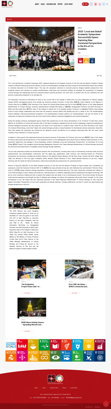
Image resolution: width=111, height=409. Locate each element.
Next (99, 75)
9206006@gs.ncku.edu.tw (74, 397)
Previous (13, 75)
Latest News (68, 4)
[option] (41, 49)
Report (60, 4)
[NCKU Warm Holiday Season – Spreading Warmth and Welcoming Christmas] (32, 316)
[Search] (107, 4)
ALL (10, 19)
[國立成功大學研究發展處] (7, 4)
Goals (43, 4)
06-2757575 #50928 (39, 397)
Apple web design (65, 405)
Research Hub (51, 4)
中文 (86, 4)
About (37, 4)
